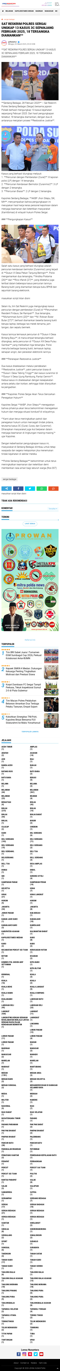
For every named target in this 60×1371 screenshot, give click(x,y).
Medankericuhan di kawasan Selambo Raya (44, 1086)
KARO (32, 943)
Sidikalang (6, 1235)
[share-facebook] (18, 488)
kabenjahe (35, 925)
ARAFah (4, 753)
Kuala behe (6, 987)
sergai (4, 1204)
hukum (4, 900)
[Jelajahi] (56, 4)
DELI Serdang (7, 845)
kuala (33, 974)
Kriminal (5, 974)
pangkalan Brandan (11, 1149)
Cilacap (5, 827)
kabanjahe (35, 919)
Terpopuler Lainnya (30, 732)
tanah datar (36, 1253)
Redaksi (34, 1363)
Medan (4, 1073)
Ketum (4, 956)
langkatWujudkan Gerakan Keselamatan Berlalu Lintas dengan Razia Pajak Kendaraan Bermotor (15, 1021)
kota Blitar (35, 968)
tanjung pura (36, 1290)
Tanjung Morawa (38, 1284)
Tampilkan (52, 509)
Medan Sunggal (8, 1085)
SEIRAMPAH (6, 1198)
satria (33, 1192)
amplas (33, 747)
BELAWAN (9, 11)
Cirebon (34, 827)
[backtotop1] (57, 1368)
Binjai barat (36, 814)
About (16, 1363)
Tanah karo (35, 1260)
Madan (33, 1042)
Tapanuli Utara (8, 1315)
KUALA (33, 980)
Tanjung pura (8, 1297)
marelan (5, 1060)
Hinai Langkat (36, 894)
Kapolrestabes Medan (24, 11)
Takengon (6, 1253)
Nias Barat (6, 1112)
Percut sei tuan (9, 1173)
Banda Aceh (7, 765)
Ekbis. (33, 870)
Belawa (33, 783)
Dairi (3, 833)
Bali (32, 759)
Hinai (3, 894)
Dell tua (5, 863)
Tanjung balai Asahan (40, 1278)
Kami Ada (42, 1363)
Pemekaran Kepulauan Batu (43, 1155)
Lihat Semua (30, 524)
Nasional (5, 1106)
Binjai (4, 808)
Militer (5, 1100)
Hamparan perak (38, 882)
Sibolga (5, 1229)
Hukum (33, 900)
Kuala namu (7, 993)
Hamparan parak (9, 882)
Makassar (49, 11)
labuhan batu (36, 999)
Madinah (39, 11)
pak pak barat (36, 1124)
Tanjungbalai (8, 1303)
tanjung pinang (9, 1290)
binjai (33, 802)
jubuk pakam (7, 913)
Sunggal (5, 1247)
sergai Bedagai (8, 1210)
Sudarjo (34, 1241)
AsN (3, 759)
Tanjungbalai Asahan (40, 1303)
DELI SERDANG (36, 845)
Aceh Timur (6, 747)
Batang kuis (7, 771)
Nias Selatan (36, 1112)
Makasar (34, 1048)
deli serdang (7, 839)
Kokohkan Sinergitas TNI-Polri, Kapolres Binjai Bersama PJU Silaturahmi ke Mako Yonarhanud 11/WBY (23, 721)
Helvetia (5, 888)
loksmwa (34, 1023)
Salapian (34, 1186)
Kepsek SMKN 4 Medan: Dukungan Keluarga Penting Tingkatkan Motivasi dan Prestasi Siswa (24, 671)
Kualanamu (6, 999)
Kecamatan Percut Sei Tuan (14, 950)
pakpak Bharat (8, 1137)
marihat (5, 1067)
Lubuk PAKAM (7, 1042)
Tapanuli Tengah (38, 1309)
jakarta (5, 907)
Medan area (35, 1073)
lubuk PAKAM (7, 1036)
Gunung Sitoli (36, 876)
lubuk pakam (36, 1030)
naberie (33, 1100)
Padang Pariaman (9, 1124)
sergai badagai (9, 19)
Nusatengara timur (10, 1118)
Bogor (33, 820)
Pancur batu (36, 1143)
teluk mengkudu (38, 1321)
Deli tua (34, 851)
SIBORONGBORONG (38, 1229)
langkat (5, 1011)
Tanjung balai (37, 1272)
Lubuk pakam (36, 1036)
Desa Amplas (36, 863)
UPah (32, 1340)
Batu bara (35, 771)
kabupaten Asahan (10, 931)
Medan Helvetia (37, 1079)
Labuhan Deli (36, 1005)
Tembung (34, 1327)
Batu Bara (6, 777)
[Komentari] (53, 488)
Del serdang (36, 833)
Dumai (4, 870)
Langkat (34, 1011)
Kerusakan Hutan (38, 950)
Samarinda (6, 1192)
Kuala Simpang (37, 993)
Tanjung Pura (36, 1297)
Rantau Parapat (9, 1180)
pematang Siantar (10, 1155)
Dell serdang (36, 857)
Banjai (33, 765)
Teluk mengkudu (9, 1327)
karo (32, 937)
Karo (3, 943)
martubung (35, 1067)
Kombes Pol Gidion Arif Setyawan (12, 963)
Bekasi (33, 777)
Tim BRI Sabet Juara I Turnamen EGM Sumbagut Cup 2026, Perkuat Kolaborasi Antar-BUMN (24, 655)
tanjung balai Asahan (12, 1278)
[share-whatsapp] (42, 488)
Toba (32, 1333)
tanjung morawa (9, 1284)
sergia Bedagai (8, 1217)
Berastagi (6, 802)
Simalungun (36, 1235)
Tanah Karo (7, 1266)
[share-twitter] (30, 488)
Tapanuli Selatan (9, 1309)
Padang (33, 1118)
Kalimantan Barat (39, 931)
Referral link (30, 640)
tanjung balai (8, 1272)
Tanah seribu (36, 1266)
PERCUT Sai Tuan (37, 1167)
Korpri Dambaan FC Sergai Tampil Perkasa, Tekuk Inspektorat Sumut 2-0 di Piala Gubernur (23, 687)
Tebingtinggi (7, 1321)
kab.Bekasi (35, 913)
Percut (4, 1167)
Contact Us (24, 1363)
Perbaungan (36, 1161)
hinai (32, 888)
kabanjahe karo (9, 925)
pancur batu (7, 1143)
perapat (5, 1161)
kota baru (34, 962)
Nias (32, 1106)
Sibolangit (35, 1223)
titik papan (6, 1333)
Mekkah (33, 1093)
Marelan (34, 1060)
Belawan (34, 790)
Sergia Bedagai (37, 1217)
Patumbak (34, 1149)
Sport (4, 1241)
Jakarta (34, 907)
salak (33, 1180)
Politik (33, 1173)
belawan (5, 790)
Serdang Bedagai (38, 1198)
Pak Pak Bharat (8, 1130)
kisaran (34, 956)
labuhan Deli (7, 1005)
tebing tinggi (36, 1315)
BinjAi (33, 808)
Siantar (5, 1223)
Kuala (4, 980)
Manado (34, 1054)
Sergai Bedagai (37, 1210)
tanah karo (7, 1260)
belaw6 (4, 783)
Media (4, 1093)
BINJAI (4, 814)
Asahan (33, 753)
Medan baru (7, 1079)
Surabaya (34, 1247)
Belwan (33, 796)
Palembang (35, 1137)
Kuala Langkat (37, 987)
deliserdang (7, 857)
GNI (3, 876)
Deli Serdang (36, 839)
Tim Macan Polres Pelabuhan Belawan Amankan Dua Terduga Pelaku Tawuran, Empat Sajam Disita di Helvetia (22, 705)
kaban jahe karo (9, 919)
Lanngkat (34, 1017)
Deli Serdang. (7, 851)
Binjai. (4, 820)
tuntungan (6, 1340)
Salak (4, 1186)
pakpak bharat (37, 1130)
